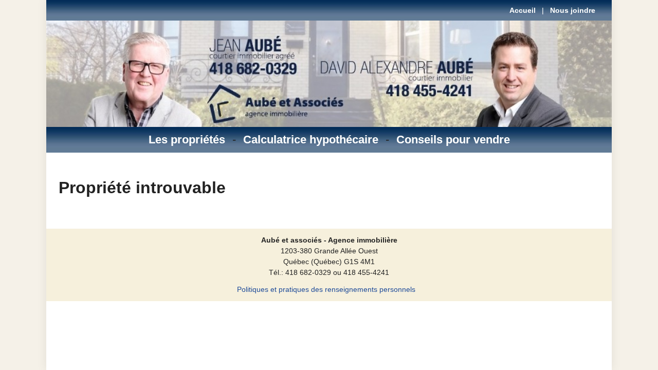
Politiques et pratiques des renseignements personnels (326, 289)
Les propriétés (187, 139)
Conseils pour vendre (453, 139)
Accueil (522, 10)
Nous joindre (572, 10)
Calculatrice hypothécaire (310, 139)
